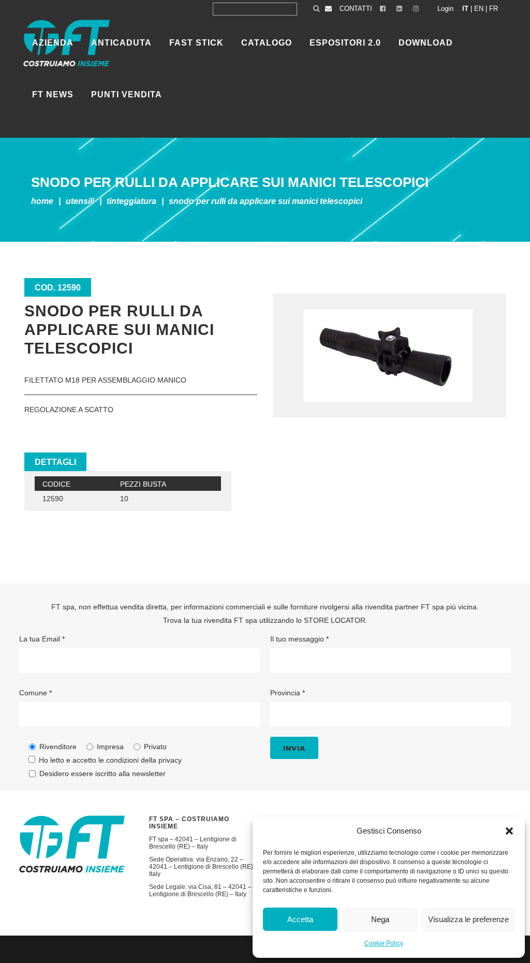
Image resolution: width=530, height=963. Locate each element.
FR (493, 8)
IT (465, 8)
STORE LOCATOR (334, 620)
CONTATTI (356, 8)
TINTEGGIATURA (131, 201)
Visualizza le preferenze (468, 919)
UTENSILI (80, 201)
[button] (509, 831)
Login (445, 8)
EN (478, 8)
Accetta (300, 919)
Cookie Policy (383, 943)
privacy (170, 760)
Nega (380, 919)
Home (42, 201)
